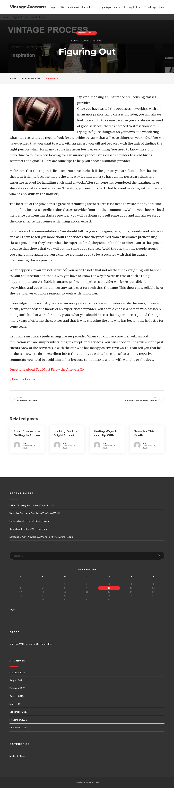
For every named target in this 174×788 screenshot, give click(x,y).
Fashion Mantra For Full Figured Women (31, 521)
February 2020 (17, 688)
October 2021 (17, 672)
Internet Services (86, 33)
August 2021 (16, 680)
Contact (30, 7)
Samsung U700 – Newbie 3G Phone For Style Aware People (41, 536)
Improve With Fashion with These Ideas (73, 7)
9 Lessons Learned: (24, 379)
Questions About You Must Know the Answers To (47, 369)
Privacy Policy (132, 7)
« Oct (12, 609)
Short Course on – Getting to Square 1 (27, 435)
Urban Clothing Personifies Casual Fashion (32, 505)
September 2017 (19, 711)
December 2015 (18, 727)
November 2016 (18, 719)
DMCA (43, 7)
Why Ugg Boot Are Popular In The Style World (35, 513)
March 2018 (16, 703)
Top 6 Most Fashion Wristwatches (28, 528)
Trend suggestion (154, 7)
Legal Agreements (109, 7)
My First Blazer (17, 756)
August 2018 (16, 696)
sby (73, 40)
